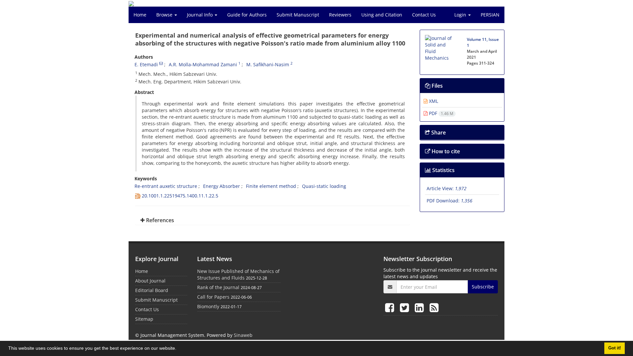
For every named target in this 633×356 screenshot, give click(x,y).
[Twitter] (405, 307)
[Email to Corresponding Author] (161, 63)
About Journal (150, 281)
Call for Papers (213, 297)
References (159, 220)
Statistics (443, 170)
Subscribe (483, 286)
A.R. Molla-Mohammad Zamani (203, 64)
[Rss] (434, 307)
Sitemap (144, 319)
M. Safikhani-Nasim (267, 64)
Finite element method (271, 186)
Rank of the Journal (218, 287)
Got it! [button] (614, 348)
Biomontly (208, 306)
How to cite (445, 151)
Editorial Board (151, 290)
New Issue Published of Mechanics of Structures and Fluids (238, 274)
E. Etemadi (146, 64)
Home (140, 15)
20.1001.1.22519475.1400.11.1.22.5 (180, 196)
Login (460, 15)
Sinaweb (243, 335)
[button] (179, 349)
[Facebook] (390, 307)
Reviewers (340, 15)
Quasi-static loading (324, 186)
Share (438, 132)
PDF (440, 113)
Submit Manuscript (298, 15)
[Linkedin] (420, 307)
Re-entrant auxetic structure (166, 186)
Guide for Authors (247, 15)
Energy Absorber (221, 186)
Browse (165, 15)
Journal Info (200, 15)
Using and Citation (381, 15)
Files (436, 85)
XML (433, 101)
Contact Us (424, 15)
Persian (490, 15)
